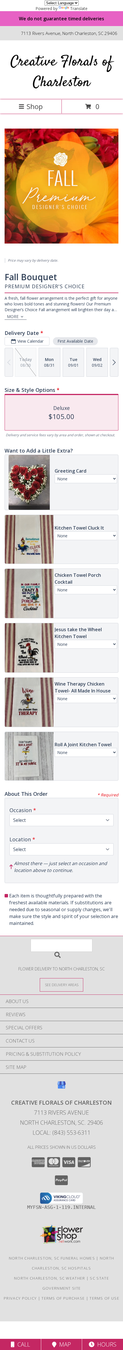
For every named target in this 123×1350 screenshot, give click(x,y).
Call (22, 1344)
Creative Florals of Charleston (62, 72)
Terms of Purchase (63, 1298)
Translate (79, 8)
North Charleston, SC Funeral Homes (52, 1258)
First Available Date (75, 341)
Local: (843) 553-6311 (61, 1132)
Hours (105, 1344)
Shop (35, 106)
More (13, 316)
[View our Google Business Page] (61, 1087)
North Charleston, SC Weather (49, 1278)
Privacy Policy (20, 1298)
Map (63, 1344)
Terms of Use (104, 1298)
